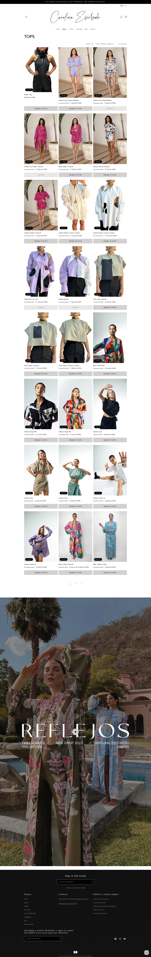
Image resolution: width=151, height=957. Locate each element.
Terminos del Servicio (100, 913)
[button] (26, 17)
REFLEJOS (27, 910)
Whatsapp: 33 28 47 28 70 (68, 903)
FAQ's (26, 899)
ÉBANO (26, 906)
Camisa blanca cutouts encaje (69, 233)
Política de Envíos (98, 910)
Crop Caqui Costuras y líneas (69, 365)
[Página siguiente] (81, 583)
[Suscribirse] (91, 882)
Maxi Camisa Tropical (66, 564)
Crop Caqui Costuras (31, 365)
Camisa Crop (97, 432)
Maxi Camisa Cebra (99, 564)
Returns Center (29, 924)
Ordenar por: (90, 44)
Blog (25, 921)
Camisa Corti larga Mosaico (102, 100)
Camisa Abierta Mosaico (101, 167)
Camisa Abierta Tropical (32, 233)
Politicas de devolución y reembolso (104, 906)
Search (26, 903)
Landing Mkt (89, 956)
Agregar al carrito (41, 108)
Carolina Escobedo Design (70, 956)
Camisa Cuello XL (99, 498)
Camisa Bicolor (64, 299)
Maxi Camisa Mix (99, 365)
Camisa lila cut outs (31, 299)
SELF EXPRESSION (30, 913)
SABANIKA (27, 917)
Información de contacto (101, 899)
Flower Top (28, 95)
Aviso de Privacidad (99, 903)
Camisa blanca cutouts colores (104, 233)
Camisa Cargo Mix (30, 432)
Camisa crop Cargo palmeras (69, 100)
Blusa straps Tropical (66, 167)
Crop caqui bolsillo (99, 299)
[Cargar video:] (75, 731)
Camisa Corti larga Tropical (33, 167)
